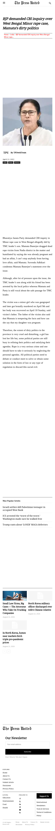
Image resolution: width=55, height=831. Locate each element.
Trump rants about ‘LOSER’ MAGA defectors (25, 524)
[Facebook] (13, 168)
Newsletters (41, 805)
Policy (39, 815)
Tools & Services (43, 809)
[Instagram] (20, 807)
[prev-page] (4, 651)
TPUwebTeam (20, 152)
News (11, 162)
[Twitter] (20, 801)
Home (6, 34)
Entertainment (8, 801)
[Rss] (20, 812)
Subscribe (27, 752)
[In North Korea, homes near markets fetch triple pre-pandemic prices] (15, 625)
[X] (20, 168)
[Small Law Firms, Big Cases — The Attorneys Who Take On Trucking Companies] (15, 596)
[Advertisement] (27, 67)
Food (4, 804)
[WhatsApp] (32, 168)
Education (6, 798)
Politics (17, 162)
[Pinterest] (44, 168)
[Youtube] (20, 809)
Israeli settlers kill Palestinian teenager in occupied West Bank (24, 509)
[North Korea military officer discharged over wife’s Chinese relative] (40, 596)
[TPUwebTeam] (7, 152)
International (42, 802)
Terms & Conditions (44, 812)
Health (5, 808)
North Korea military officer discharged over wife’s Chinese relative (40, 606)
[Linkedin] (38, 168)
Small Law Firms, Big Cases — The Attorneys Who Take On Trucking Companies (14, 608)
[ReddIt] (26, 168)
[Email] (50, 168)
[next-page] (8, 651)
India (12, 34)
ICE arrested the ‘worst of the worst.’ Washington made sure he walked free (22, 517)
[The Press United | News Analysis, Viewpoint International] (31, 3)
